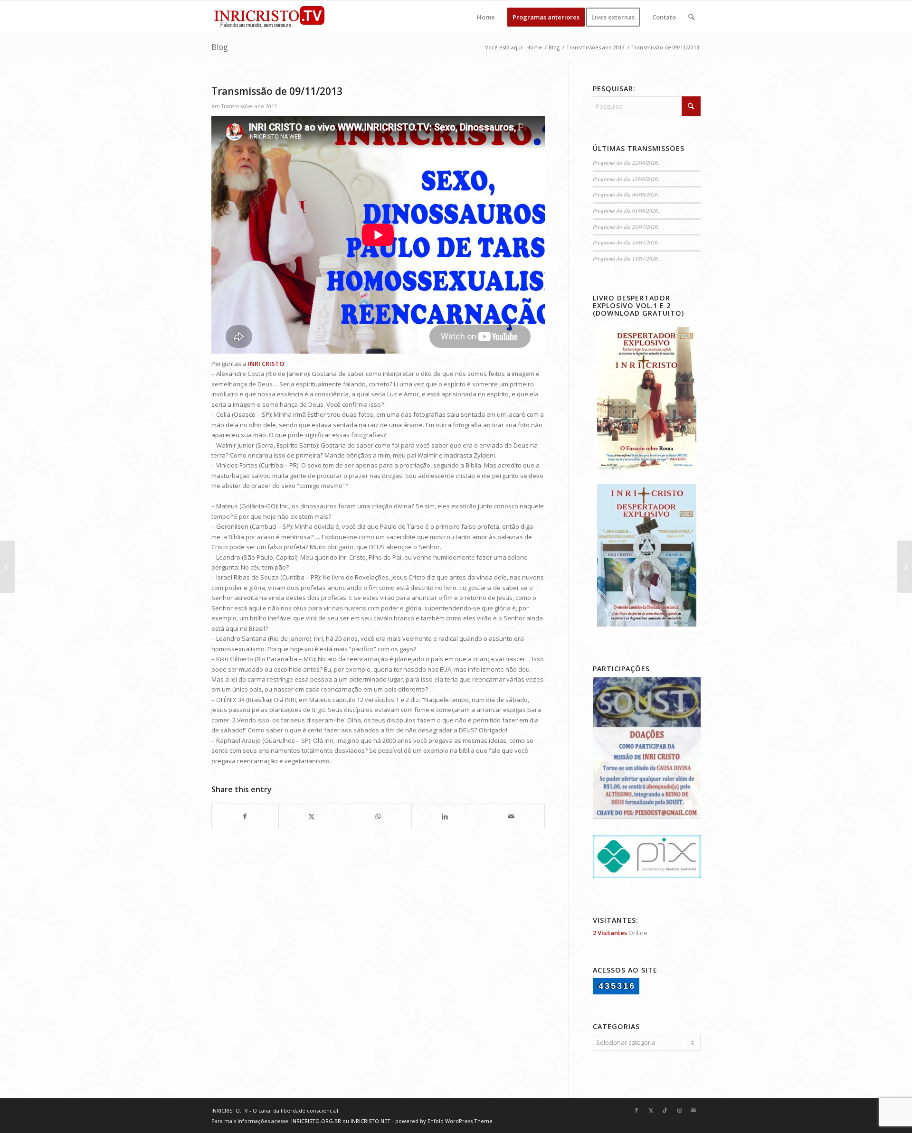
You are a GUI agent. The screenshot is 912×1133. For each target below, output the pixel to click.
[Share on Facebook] (245, 816)
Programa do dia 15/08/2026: (626, 178)
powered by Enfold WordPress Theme (444, 1120)
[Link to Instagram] (679, 1110)
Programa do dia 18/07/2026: (626, 242)
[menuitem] (486, 17)
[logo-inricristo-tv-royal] (269, 17)
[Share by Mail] (511, 816)
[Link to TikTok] (665, 1110)
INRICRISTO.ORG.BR (316, 1120)
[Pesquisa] (691, 17)
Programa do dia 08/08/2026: (626, 194)
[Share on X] (312, 816)
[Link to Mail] (693, 1110)
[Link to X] (651, 1110)
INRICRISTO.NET (370, 1120)
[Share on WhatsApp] (378, 816)
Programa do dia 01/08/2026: (626, 210)
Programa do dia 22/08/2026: (626, 162)
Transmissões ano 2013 (249, 106)
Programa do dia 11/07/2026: (626, 258)
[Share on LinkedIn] (445, 816)
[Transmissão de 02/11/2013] (7, 567)
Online (620, 932)
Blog (219, 47)
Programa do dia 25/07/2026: (626, 226)
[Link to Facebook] (636, 1110)
